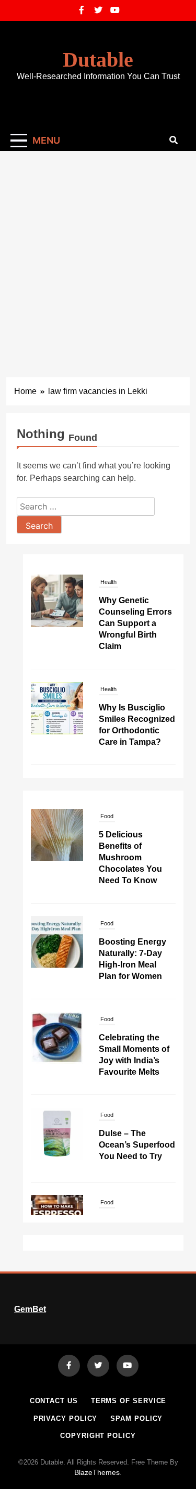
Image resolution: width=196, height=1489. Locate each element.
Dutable (98, 59)
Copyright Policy (98, 1436)
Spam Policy (136, 1418)
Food (106, 897)
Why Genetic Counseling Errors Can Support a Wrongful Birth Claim (135, 623)
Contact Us (54, 1401)
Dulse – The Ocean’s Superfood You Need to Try (137, 1119)
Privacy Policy (65, 1418)
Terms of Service (129, 1401)
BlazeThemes (97, 1472)
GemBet (30, 1309)
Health (108, 582)
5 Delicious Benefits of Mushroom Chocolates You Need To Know (130, 831)
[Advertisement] (98, 253)
